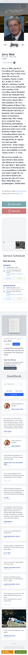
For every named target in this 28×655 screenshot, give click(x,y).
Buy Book (16, 344)
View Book (7, 344)
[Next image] (25, 618)
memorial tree (21, 191)
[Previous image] (3, 618)
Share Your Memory (10, 368)
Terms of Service (18, 648)
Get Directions (8, 278)
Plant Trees (19, 278)
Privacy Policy (10, 648)
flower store (19, 193)
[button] (14, 618)
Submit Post (14, 394)
